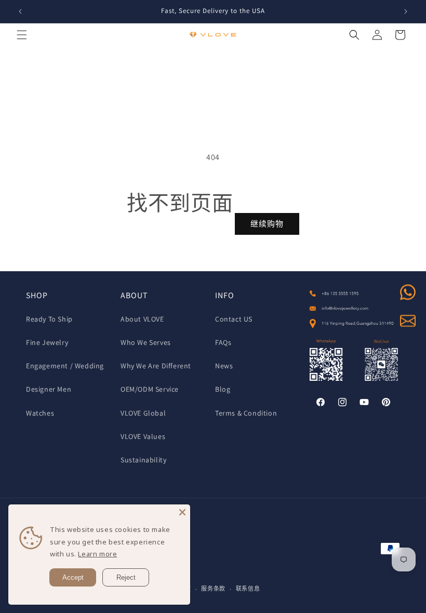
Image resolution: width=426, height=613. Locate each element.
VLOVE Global (143, 413)
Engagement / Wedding (65, 365)
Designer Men (48, 389)
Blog (222, 389)
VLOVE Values (143, 436)
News (224, 365)
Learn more (97, 553)
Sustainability (143, 459)
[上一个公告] (20, 11)
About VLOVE (142, 319)
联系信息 (248, 588)
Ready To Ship (49, 319)
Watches (40, 413)
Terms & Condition (246, 413)
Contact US (233, 319)
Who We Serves (146, 342)
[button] (21, 34)
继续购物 (267, 224)
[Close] (182, 512)
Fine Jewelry (47, 342)
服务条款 (213, 588)
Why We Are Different (156, 365)
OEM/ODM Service (150, 389)
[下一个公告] (405, 11)
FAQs (223, 342)
